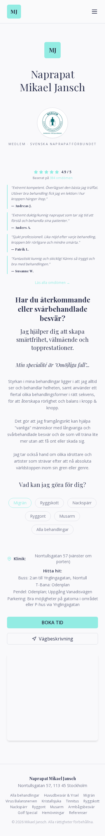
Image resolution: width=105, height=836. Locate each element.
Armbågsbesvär (81, 807)
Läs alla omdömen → (52, 282)
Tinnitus (72, 801)
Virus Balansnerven (21, 801)
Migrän (20, 502)
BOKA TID (52, 622)
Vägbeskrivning (56, 639)
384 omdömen (61, 178)
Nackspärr (82, 502)
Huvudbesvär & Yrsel (61, 795)
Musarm (67, 516)
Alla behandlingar (52, 529)
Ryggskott (49, 502)
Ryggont (38, 516)
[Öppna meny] (94, 11)
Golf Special (27, 813)
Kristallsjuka (51, 801)
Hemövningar (53, 813)
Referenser (78, 813)
